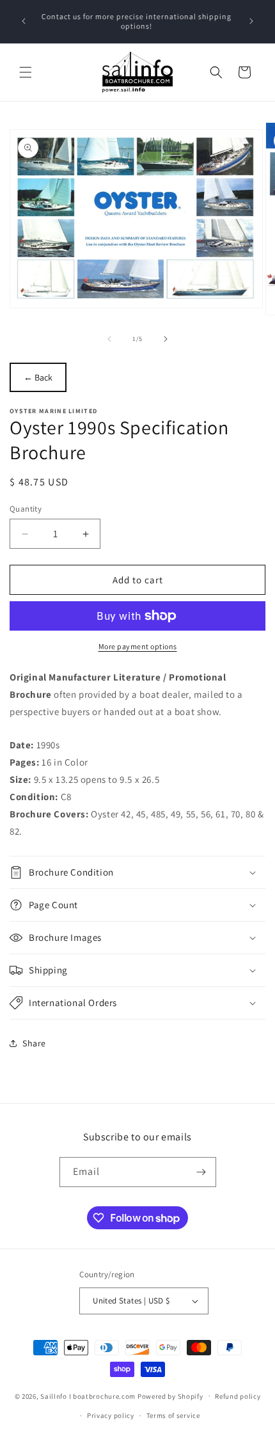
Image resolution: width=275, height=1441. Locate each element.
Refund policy (237, 1396)
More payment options (137, 646)
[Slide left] (109, 339)
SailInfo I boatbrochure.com (88, 1395)
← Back (38, 377)
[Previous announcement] (24, 21)
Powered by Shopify (170, 1395)
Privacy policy (110, 1415)
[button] (26, 72)
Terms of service (173, 1415)
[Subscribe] (201, 1172)
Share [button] (34, 1043)
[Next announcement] (251, 21)
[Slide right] (166, 339)
